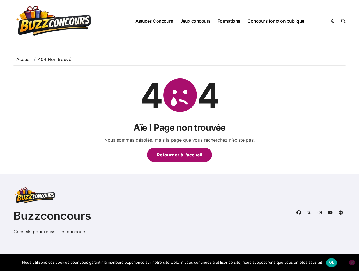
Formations (229, 21)
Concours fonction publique (275, 21)
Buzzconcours (52, 216)
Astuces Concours (154, 21)
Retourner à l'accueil (179, 155)
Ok (331, 262)
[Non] (352, 262)
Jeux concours (195, 21)
